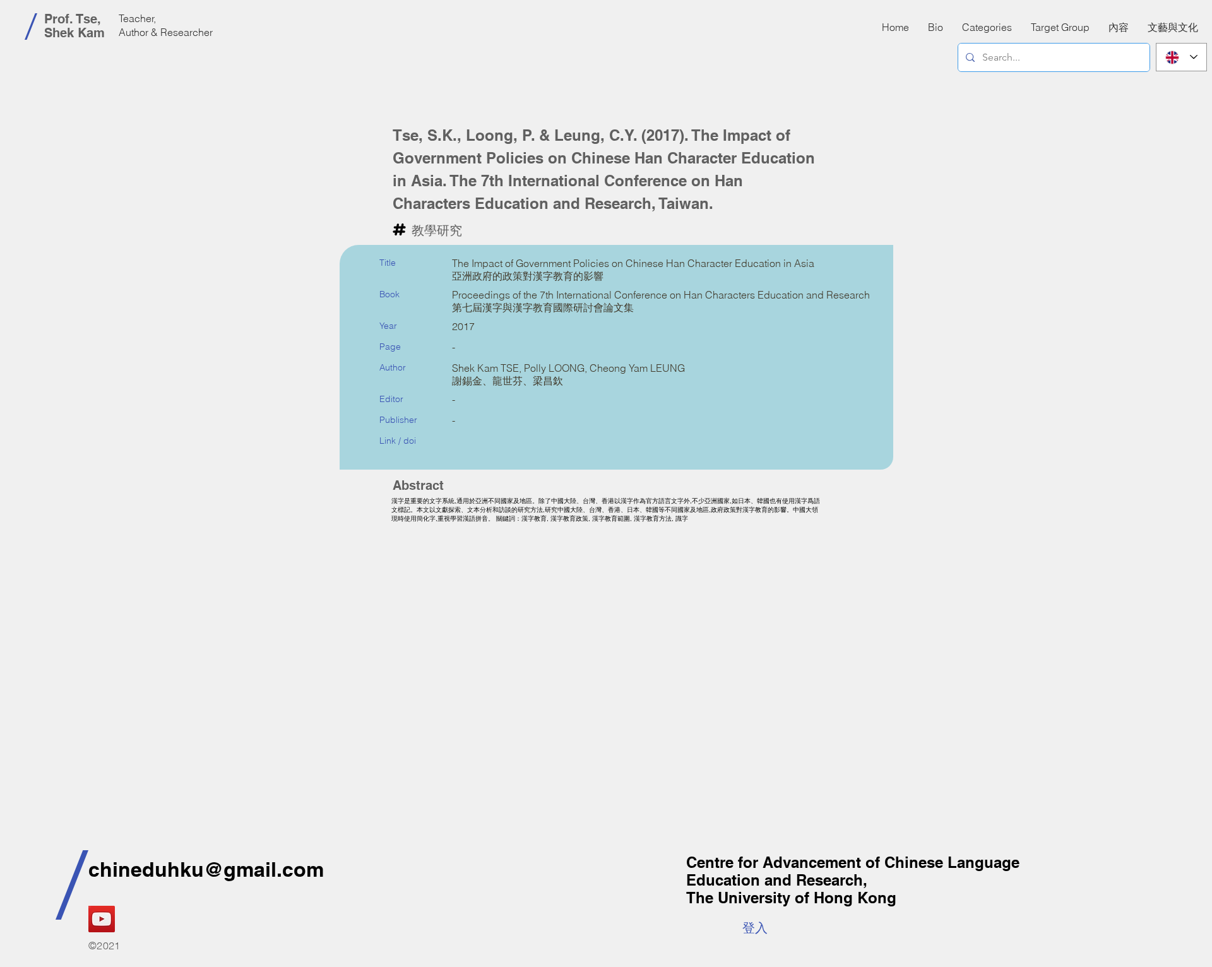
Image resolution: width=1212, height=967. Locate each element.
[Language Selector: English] (1181, 57)
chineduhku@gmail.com (206, 869)
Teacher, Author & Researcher (166, 25)
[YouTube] (101, 919)
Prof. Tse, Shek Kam (74, 25)
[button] (1118, 27)
